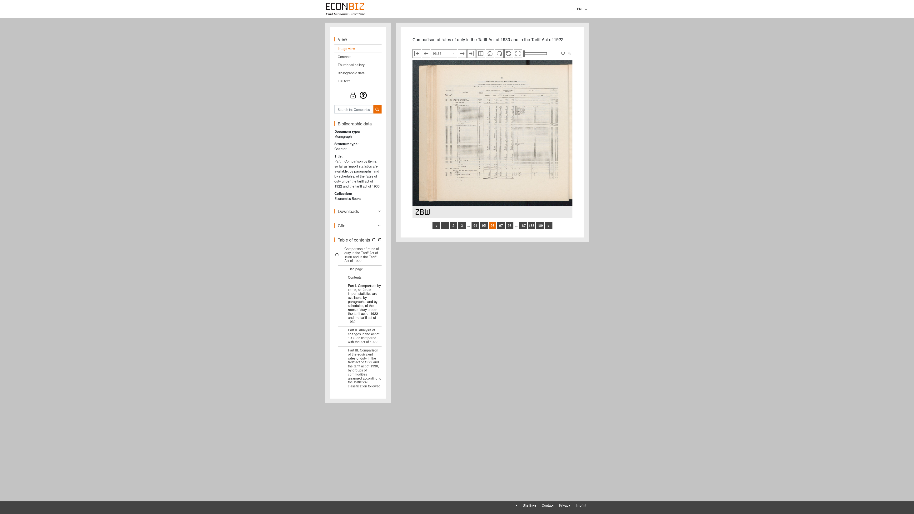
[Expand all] (380, 240)
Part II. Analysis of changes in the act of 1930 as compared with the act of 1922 (363, 335)
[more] (548, 225)
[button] (358, 95)
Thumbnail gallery (351, 64)
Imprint (581, 505)
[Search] (377, 109)
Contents (344, 56)
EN (579, 8)
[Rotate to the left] (490, 53)
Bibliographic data (351, 72)
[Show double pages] (481, 53)
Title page (355, 269)
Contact (547, 505)
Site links (529, 505)
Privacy (564, 505)
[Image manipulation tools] (569, 53)
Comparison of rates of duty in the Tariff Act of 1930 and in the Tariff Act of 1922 (361, 254)
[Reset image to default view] (509, 53)
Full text (344, 81)
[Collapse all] (374, 240)
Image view (346, 48)
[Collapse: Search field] (588, 9)
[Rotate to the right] (499, 53)
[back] (436, 225)
